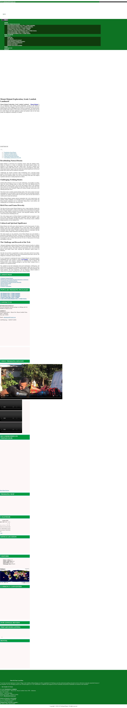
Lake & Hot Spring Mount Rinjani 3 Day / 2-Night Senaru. (22, 30)
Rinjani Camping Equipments (14, 42)
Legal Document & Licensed (14, 40)
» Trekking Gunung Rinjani (6, 278)
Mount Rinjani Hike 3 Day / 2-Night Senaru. (18, 32)
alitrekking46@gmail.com (9, 1)
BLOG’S (6, 49)
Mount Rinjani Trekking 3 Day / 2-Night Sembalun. (20, 26)
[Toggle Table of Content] (1, 149)
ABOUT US (7, 36)
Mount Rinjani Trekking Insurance (16, 41)
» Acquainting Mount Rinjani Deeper (8, 281)
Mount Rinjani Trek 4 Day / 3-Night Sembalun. (19, 28)
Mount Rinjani (34, 104)
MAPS (6, 46)
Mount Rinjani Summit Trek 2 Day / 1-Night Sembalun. (21, 25)
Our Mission (10, 38)
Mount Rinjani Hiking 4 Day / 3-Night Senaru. (19, 33)
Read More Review (4, 490)
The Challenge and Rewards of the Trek (12, 157)
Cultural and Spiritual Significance (11, 156)
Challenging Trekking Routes (10, 153)
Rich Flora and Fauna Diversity (10, 155)
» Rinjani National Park (5, 283)
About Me (9, 37)
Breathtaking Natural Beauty (10, 152)
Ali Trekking (24, 259)
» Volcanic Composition (5, 286)
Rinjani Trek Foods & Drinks (14, 45)
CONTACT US (8, 48)
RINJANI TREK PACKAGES (12, 24)
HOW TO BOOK (8, 34)
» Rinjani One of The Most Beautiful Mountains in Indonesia (14, 279)
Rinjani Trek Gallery (12, 44)
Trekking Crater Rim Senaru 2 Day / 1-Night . (18, 29)
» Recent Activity (4, 285)
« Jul (1, 533)
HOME (6, 22)
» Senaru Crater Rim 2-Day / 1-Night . (9, 297)
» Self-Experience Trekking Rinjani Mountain (10, 282)
